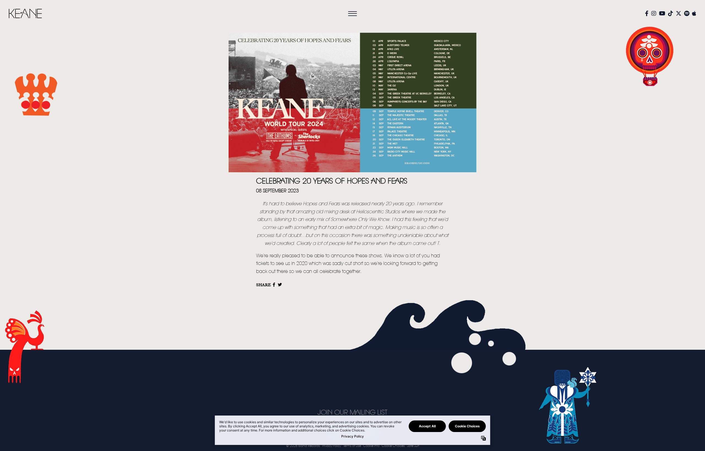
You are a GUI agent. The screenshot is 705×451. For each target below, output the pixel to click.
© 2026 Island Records (303, 445)
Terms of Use (352, 445)
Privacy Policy (331, 445)
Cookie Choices (393, 445)
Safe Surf (413, 445)
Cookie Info (371, 445)
